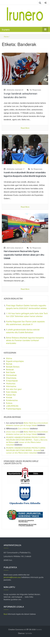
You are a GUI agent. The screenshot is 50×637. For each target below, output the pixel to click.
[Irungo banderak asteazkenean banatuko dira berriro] (25, 68)
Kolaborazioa (12, 400)
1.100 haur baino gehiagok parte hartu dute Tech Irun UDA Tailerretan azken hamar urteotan (27, 315)
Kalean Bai (11, 394)
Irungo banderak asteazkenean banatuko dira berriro (20, 95)
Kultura (9, 403)
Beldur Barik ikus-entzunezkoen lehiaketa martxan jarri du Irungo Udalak (27, 424)
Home (6, 36)
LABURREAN (12, 405)
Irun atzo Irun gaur (14, 389)
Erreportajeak (12, 380)
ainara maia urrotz (13, 431)
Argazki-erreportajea (15, 361)
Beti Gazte (10, 372)
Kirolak (9, 397)
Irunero (6, 29)
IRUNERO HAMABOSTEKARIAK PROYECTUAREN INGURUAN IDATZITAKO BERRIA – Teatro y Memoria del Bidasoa (26, 439)
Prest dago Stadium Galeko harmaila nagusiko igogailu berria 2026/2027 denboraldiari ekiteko (26, 307)
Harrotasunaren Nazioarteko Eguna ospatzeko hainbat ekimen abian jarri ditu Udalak (24, 255)
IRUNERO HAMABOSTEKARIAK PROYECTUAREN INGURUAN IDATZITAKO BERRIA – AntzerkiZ (25, 449)
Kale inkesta (11, 391)
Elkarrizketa (11, 378)
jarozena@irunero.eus (12, 577)
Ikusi (5, 614)
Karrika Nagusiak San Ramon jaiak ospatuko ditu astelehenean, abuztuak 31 (25, 323)
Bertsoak (10, 369)
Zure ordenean (23, 428)
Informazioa (11, 386)
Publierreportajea (13, 408)
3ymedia (28, 633)
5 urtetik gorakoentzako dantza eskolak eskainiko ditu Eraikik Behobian (23, 331)
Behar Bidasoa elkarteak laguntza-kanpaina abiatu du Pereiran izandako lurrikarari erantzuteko (25, 340)
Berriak (9, 363)
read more (25, 128)
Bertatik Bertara (12, 366)
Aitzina (9, 358)
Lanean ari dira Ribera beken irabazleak (21, 452)
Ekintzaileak (11, 375)
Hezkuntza (10, 383)
